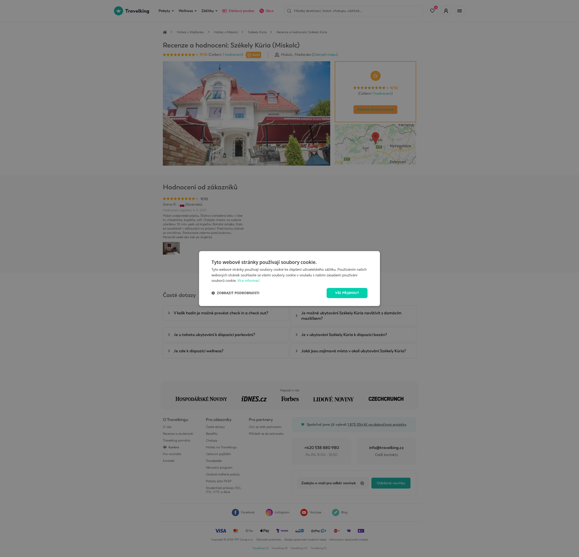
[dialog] (289, 278)
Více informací (248, 280)
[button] (235, 293)
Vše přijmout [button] (347, 293)
